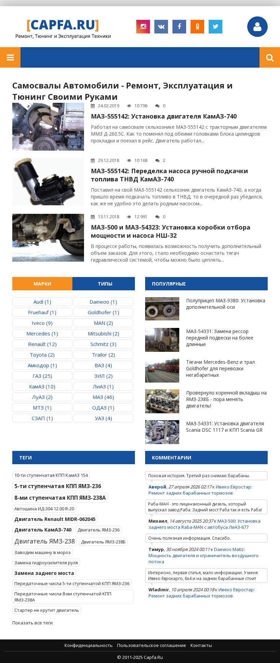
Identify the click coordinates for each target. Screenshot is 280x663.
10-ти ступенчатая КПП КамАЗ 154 (51, 475)
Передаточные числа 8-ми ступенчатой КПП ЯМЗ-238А (62, 597)
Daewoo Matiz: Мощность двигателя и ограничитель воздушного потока (203, 555)
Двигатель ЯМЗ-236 (99, 530)
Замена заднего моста (44, 573)
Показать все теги (32, 623)
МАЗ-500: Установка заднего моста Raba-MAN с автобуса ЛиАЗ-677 (205, 524)
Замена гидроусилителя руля (46, 563)
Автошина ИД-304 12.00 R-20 (44, 509)
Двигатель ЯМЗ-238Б (103, 542)
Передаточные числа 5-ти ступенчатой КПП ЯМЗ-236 (71, 583)
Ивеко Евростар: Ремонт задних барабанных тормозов (200, 490)
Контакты (201, 645)
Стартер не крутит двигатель (46, 610)
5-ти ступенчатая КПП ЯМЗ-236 (57, 486)
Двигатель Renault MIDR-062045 (55, 519)
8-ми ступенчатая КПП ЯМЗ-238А (60, 497)
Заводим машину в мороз (42, 552)
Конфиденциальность (89, 645)
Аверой (157, 487)
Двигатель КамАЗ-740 (42, 529)
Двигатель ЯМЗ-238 (44, 541)
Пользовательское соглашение (151, 645)
